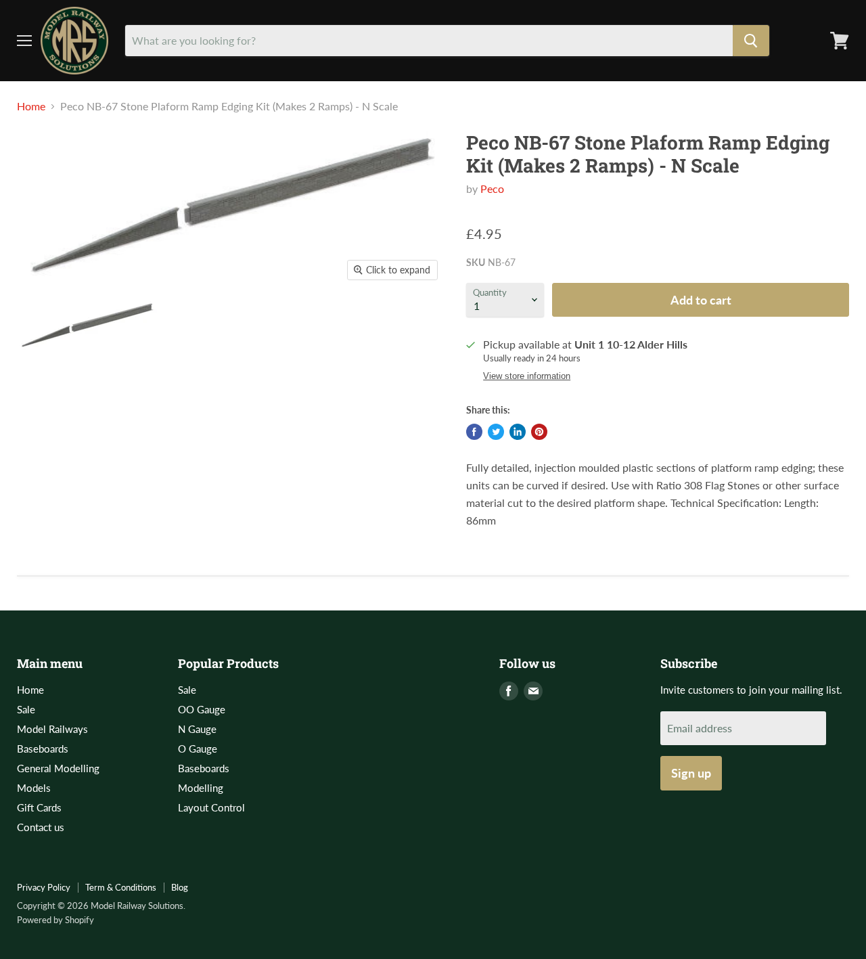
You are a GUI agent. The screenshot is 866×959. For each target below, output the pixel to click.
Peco (492, 188)
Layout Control (211, 807)
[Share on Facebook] (474, 432)
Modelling (200, 788)
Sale (26, 709)
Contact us (40, 827)
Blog (179, 887)
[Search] (751, 40)
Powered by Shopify (55, 919)
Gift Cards (39, 807)
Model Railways (52, 729)
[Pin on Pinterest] (539, 432)
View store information (526, 376)
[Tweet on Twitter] (496, 432)
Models (34, 788)
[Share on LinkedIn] (517, 432)
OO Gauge (201, 709)
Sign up (691, 772)
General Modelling (58, 768)
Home (31, 106)
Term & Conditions (120, 887)
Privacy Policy (43, 887)
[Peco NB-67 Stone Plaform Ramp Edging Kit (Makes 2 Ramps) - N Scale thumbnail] (87, 326)
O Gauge (197, 748)
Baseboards (42, 748)
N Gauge (197, 729)
